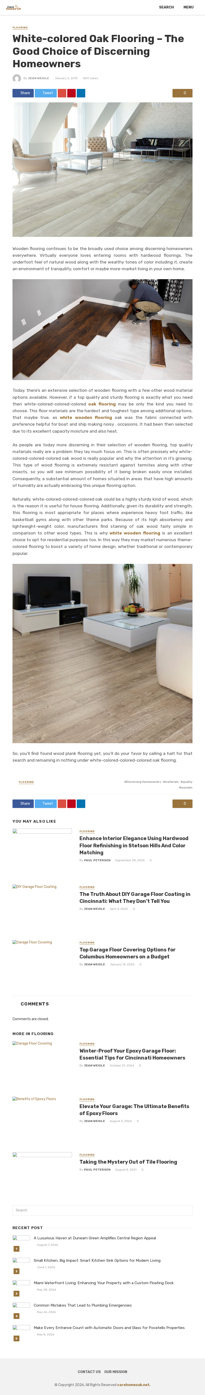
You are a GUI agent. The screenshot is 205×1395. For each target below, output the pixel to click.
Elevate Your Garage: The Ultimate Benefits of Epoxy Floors (134, 1109)
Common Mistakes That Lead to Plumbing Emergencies (83, 1305)
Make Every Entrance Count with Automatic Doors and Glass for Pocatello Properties (109, 1328)
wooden (186, 787)
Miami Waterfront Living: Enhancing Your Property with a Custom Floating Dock (104, 1283)
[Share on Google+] (62, 93)
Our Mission (115, 1372)
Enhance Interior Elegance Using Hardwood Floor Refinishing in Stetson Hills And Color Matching (134, 845)
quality (187, 782)
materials (171, 782)
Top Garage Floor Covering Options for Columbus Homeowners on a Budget (128, 953)
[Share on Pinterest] (71, 93)
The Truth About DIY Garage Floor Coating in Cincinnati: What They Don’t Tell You (135, 897)
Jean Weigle (38, 78)
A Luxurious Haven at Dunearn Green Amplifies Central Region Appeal (95, 1238)
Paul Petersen (97, 860)
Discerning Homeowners (143, 782)
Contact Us (89, 1372)
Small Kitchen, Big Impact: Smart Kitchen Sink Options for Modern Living (97, 1260)
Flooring (20, 27)
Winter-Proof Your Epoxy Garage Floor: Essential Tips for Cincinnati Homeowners (132, 1054)
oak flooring (101, 403)
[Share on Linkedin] (81, 93)
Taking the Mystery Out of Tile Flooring (128, 1162)
